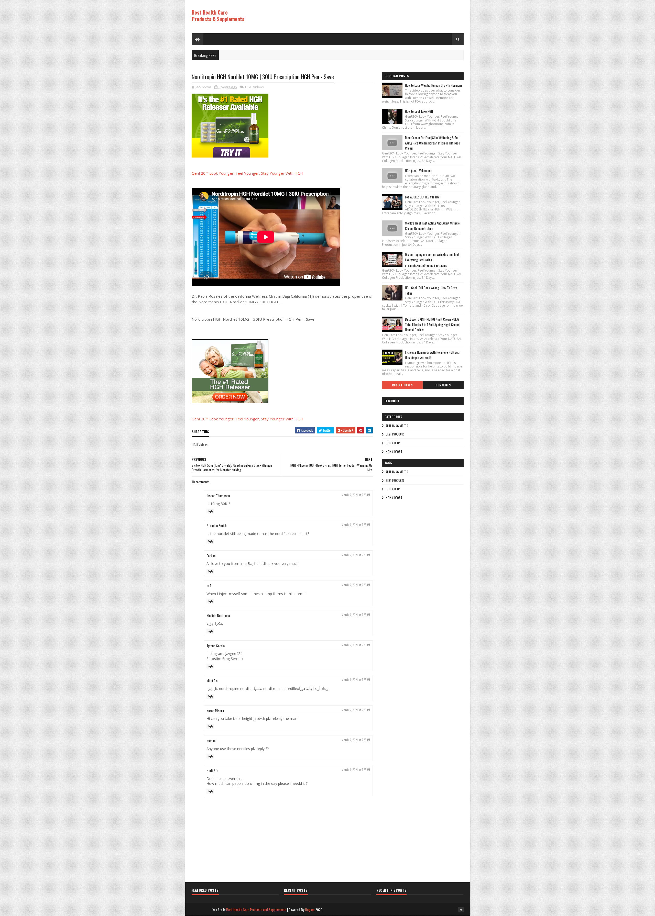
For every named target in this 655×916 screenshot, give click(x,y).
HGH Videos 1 (394, 452)
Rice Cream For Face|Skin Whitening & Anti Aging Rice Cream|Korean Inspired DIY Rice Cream (432, 143)
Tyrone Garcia (215, 645)
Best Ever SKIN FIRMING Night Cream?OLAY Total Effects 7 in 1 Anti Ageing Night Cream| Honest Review (432, 324)
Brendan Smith (216, 525)
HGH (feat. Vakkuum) (418, 170)
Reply (210, 511)
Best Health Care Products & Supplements (218, 15)
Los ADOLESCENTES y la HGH (423, 196)
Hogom (309, 909)
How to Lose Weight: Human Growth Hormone (433, 85)
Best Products (395, 434)
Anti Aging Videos (397, 426)
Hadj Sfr (212, 770)
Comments (443, 385)
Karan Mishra (215, 710)
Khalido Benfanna (218, 615)
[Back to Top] (461, 909)
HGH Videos (254, 87)
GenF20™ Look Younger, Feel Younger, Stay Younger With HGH (247, 173)
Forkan (210, 555)
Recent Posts (402, 385)
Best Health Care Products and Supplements (256, 909)
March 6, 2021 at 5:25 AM (356, 495)
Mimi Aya (212, 680)
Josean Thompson (218, 495)
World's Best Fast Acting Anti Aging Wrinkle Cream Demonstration (432, 225)
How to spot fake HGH (419, 111)
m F (208, 585)
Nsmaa (210, 740)
